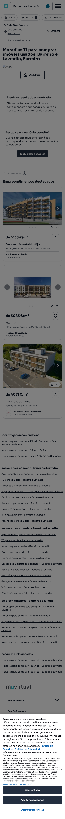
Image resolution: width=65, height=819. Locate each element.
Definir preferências (32, 809)
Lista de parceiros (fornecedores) (17, 784)
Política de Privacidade (27, 749)
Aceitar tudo (32, 790)
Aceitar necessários (32, 800)
